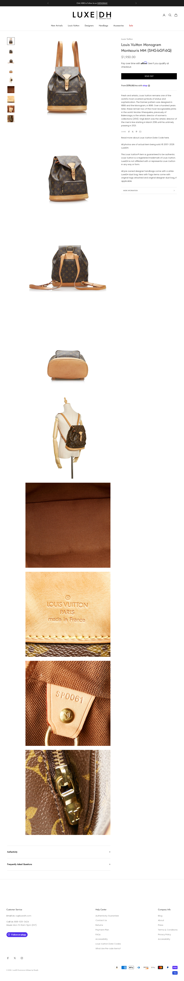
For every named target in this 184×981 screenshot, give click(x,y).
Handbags (103, 25)
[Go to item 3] (11, 60)
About (161, 920)
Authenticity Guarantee (107, 915)
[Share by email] (140, 132)
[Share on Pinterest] (136, 132)
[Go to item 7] (11, 99)
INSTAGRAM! (102, 3)
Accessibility (102, 939)
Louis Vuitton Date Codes (108, 943)
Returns (99, 925)
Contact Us (101, 920)
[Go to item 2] (11, 51)
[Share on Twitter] (133, 132)
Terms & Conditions (168, 929)
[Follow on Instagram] (21, 958)
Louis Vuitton (73, 25)
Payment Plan (102, 929)
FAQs (98, 934)
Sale (131, 25)
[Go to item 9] (11, 118)
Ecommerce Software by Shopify (28, 970)
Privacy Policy (164, 934)
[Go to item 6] (11, 89)
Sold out (149, 76)
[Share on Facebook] (129, 132)
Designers (89, 25)
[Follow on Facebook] (7, 958)
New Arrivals (57, 25)
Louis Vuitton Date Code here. (154, 137)
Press (160, 925)
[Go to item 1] (11, 41)
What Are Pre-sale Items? (108, 948)
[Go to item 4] (11, 70)
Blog (160, 915)
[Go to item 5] (11, 80)
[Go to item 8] (11, 109)
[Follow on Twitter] (14, 958)
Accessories (118, 25)
